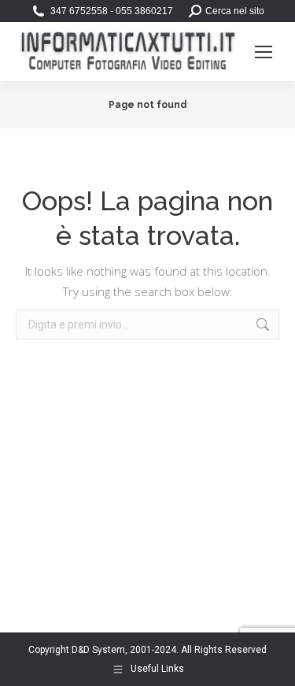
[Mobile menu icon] (263, 52)
